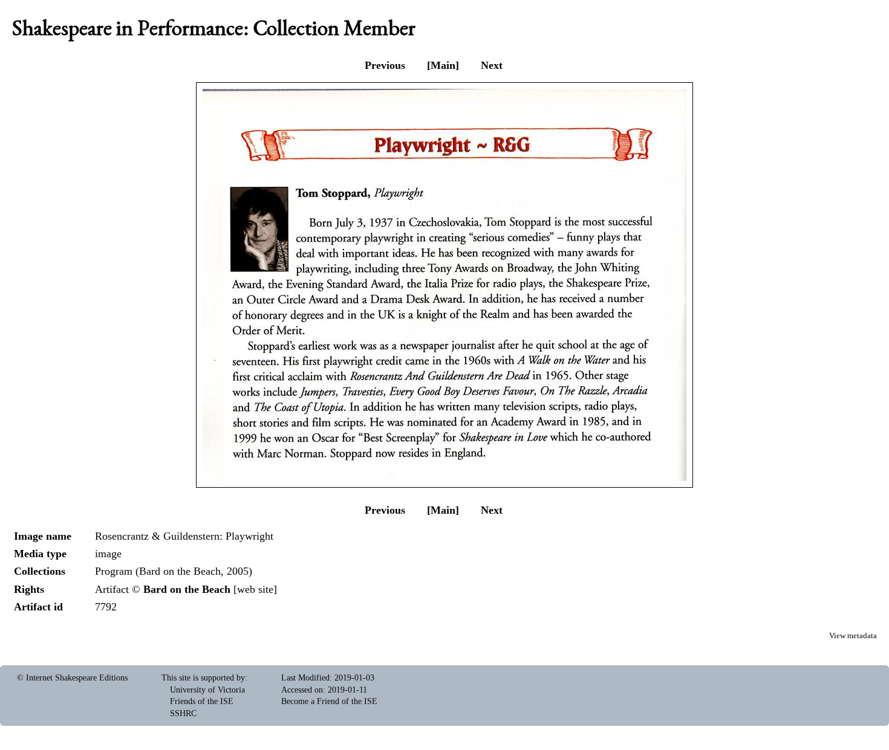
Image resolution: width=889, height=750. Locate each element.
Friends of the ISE (201, 701)
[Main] (443, 65)
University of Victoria (207, 689)
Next (492, 65)
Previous (385, 65)
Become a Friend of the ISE (329, 701)
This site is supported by (203, 677)
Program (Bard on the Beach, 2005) (173, 571)
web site (255, 589)
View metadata (853, 636)
